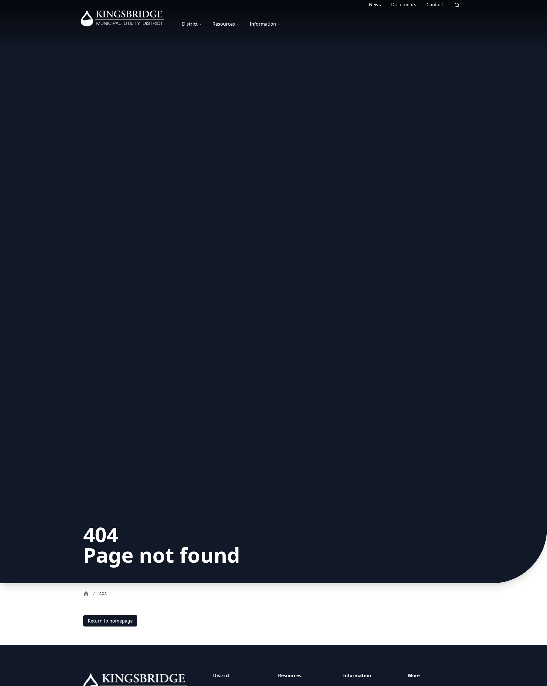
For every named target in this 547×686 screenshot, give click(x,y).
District (190, 24)
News (375, 4)
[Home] (86, 593)
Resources (224, 24)
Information (263, 24)
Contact (434, 4)
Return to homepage (110, 621)
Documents (403, 4)
